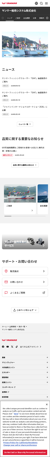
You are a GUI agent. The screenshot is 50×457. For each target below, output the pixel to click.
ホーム (4, 326)
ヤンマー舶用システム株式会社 (13, 329)
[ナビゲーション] (47, 3)
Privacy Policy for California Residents (20, 442)
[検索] (41, 3)
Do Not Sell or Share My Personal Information (25, 452)
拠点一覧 (22, 326)
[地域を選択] (36, 3)
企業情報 (12, 326)
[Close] (47, 404)
